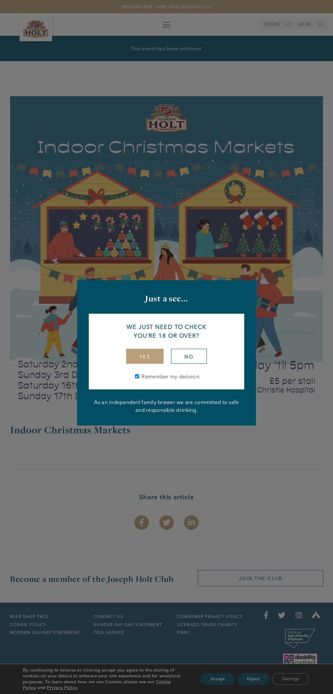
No (188, 357)
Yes (145, 357)
